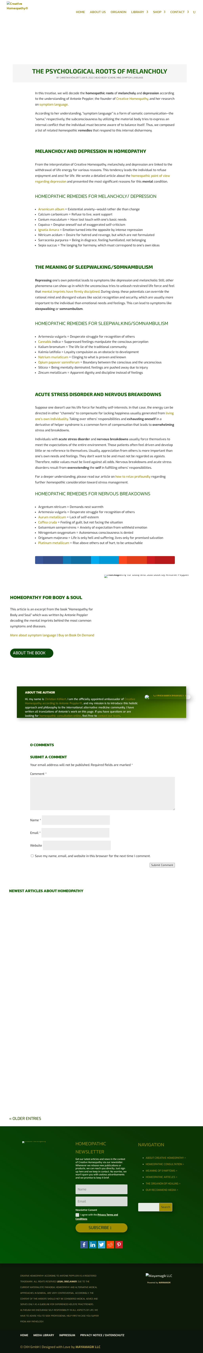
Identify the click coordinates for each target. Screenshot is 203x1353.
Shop (157, 12)
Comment (38, 774)
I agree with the (97, 1216)
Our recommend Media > (162, 1190)
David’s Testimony (101, 912)
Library (137, 12)
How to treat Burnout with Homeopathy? (101, 948)
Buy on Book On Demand (76, 635)
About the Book (29, 653)
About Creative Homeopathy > (166, 1158)
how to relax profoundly (132, 477)
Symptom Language (132, 77)
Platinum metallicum (53, 543)
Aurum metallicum (52, 517)
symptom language (53, 104)
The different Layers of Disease (101, 1092)
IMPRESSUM (67, 1335)
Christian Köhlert (70, 77)
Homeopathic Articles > (161, 1177)
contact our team (109, 716)
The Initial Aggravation (101, 1056)
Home (80, 12)
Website (36, 845)
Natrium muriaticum (53, 357)
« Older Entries (25, 1118)
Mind (119, 77)
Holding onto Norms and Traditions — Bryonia (101, 984)
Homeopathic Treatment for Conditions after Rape (101, 1020)
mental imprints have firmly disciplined (71, 292)
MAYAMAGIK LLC (88, 1347)
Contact (177, 12)
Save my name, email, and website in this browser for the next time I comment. (92, 856)
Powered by (158, 1282)
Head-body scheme (105, 77)
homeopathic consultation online (60, 716)
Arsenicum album (51, 209)
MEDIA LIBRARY (43, 1335)
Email (35, 833)
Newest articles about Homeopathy (46, 891)
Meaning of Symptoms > (161, 1170)
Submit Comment (162, 865)
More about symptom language (33, 635)
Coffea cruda (47, 522)
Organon (118, 12)
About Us (98, 12)
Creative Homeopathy (132, 99)
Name (35, 820)
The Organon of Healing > (163, 1183)
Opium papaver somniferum (58, 362)
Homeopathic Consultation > (165, 1164)
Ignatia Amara (48, 230)
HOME (24, 1335)
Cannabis (44, 342)
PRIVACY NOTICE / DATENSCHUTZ (102, 1335)
